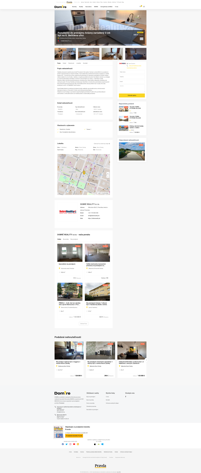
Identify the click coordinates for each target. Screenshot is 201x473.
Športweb (87, 2)
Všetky (59, 239)
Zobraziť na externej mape (101, 143)
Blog (123, 2)
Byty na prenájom (91, 396)
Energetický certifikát (106, 6)
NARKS (96, 6)
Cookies (111, 457)
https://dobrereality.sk (94, 218)
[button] (107, 176)
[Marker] (82, 170)
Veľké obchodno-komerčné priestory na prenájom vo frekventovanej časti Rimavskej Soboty (96, 264)
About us (78, 457)
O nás (116, 6)
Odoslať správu (132, 95)
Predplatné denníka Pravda (74, 435)
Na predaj (66, 239)
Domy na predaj (90, 403)
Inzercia (82, 451)
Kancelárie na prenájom (92, 409)
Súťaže (116, 451)
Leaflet (99, 193)
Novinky (74, 6)
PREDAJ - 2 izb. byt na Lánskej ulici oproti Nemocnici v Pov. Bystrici (69, 303)
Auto (91, 2)
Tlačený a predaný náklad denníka (94, 451)
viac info (119, 472)
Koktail (94, 2)
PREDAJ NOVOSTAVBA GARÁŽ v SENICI (137, 126)
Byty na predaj (90, 400)
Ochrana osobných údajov (112, 403)
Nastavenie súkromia (120, 457)
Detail (64, 63)
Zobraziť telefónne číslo (135, 65)
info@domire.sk (61, 412)
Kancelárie (89, 6)
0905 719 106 (60, 417)
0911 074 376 (60, 410)
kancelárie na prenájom (67, 264)
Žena (101, 2)
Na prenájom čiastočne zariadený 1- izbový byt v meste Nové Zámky (100, 362)
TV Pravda (119, 2)
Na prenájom (74, 239)
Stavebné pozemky (91, 406)
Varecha (105, 2)
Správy (82, 2)
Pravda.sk (61, 403)
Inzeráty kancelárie (132, 68)
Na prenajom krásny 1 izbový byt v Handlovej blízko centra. (96, 303)
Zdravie (98, 2)
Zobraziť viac (83, 323)
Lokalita (78, 63)
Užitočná (114, 2)
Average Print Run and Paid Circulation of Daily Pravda (95, 457)
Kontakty (76, 451)
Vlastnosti (71, 63)
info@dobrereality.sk (93, 215)
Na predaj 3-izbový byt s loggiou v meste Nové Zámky (68, 362)
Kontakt (85, 63)
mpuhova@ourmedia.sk (63, 418)
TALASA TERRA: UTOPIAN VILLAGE (135, 107)
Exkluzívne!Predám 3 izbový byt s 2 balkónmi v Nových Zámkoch (131, 362)
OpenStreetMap (105, 193)
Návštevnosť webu (108, 451)
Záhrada (109, 2)
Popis (59, 63)
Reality (81, 6)
